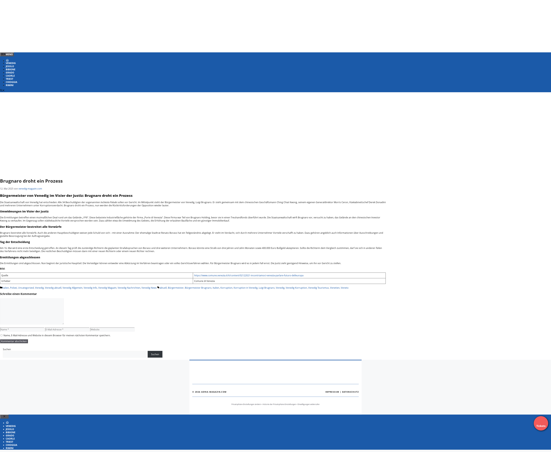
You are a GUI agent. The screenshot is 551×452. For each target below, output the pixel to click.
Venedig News (149, 287)
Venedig (11, 63)
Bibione (10, 69)
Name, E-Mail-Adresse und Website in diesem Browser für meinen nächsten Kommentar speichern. (56, 335)
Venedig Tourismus (318, 287)
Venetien (335, 287)
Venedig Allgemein (73, 287)
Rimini (9, 85)
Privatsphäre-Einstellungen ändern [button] (246, 404)
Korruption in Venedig (246, 287)
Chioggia (11, 82)
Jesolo (10, 66)
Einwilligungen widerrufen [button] (309, 404)
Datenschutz (350, 391)
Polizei (13, 287)
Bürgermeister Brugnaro (198, 287)
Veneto (345, 287)
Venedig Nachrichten (129, 287)
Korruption (226, 287)
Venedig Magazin (107, 287)
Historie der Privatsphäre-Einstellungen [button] (279, 404)
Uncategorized (26, 287)
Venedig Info (90, 287)
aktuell (163, 287)
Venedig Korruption (296, 287)
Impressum (332, 391)
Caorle (10, 75)
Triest (9, 78)
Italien (5, 287)
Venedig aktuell (53, 287)
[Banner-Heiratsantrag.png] (58, 47)
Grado (10, 72)
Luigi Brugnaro (267, 287)
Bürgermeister (176, 287)
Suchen (7, 349)
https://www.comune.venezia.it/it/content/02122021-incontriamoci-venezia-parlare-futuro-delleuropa (248, 275)
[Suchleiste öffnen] (2, 90)
